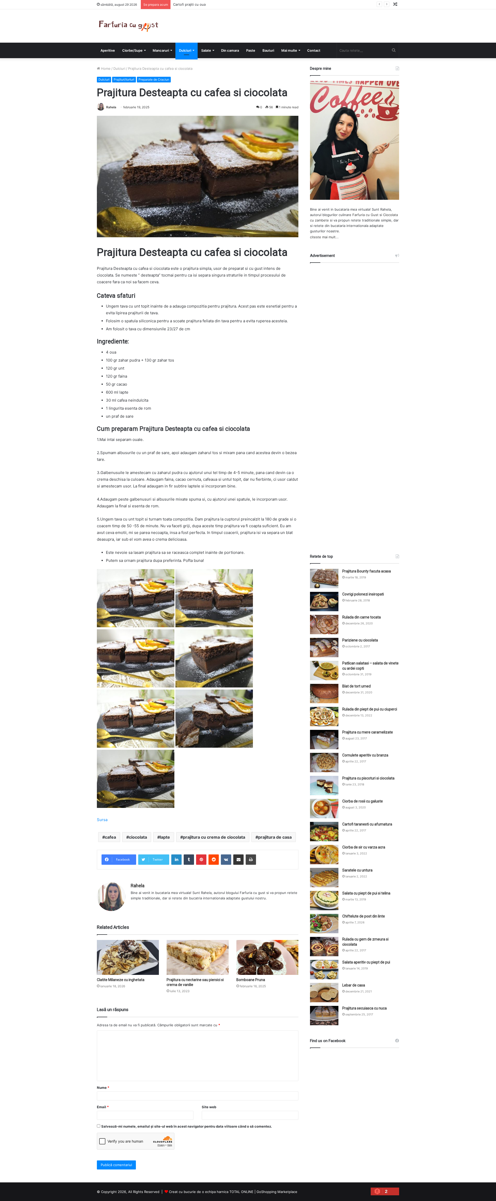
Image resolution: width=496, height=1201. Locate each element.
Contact (313, 50)
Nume (103, 1087)
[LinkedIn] (176, 859)
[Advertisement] (354, 403)
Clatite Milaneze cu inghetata (120, 980)
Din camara (230, 50)
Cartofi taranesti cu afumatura (367, 824)
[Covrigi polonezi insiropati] (324, 601)
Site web (209, 1107)
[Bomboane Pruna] (267, 957)
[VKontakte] (226, 859)
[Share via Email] (238, 859)
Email (103, 1107)
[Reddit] (213, 859)
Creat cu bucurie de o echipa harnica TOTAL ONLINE (211, 1192)
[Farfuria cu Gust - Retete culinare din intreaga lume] (130, 26)
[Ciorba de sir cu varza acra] (324, 854)
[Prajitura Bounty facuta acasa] (324, 578)
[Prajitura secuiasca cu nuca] (324, 1015)
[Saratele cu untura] (324, 877)
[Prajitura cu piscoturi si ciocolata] (324, 785)
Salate (206, 50)
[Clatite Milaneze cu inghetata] (128, 957)
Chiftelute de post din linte (363, 916)
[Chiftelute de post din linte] (324, 923)
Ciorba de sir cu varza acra (363, 847)
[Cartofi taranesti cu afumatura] (324, 831)
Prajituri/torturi (124, 79)
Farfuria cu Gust (365, 215)
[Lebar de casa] (324, 992)
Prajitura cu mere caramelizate (367, 732)
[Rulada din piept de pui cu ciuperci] (324, 716)
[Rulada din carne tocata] (324, 624)
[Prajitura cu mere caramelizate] (324, 739)
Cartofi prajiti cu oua (189, 4)
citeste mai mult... (324, 237)
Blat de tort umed (356, 686)
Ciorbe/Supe (132, 50)
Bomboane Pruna (250, 980)
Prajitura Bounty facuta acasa (366, 571)
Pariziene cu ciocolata (360, 640)
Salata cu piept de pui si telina (366, 893)
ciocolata (138, 837)
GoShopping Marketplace (277, 1192)
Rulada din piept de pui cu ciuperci (369, 709)
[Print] (251, 859)
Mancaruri (161, 50)
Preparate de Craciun (153, 79)
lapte (165, 837)
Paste (250, 50)
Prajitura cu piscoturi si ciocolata (368, 778)
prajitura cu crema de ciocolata (214, 837)
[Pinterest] (201, 859)
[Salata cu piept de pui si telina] (324, 900)
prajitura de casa (275, 837)
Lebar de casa (353, 985)
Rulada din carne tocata (361, 617)
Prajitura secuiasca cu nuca (364, 1008)
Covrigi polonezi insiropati (363, 594)
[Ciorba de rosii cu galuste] (324, 808)
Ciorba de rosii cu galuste (362, 801)
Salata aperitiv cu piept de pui (366, 962)
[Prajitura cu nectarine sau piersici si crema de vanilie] (198, 957)
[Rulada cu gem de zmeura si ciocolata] (324, 946)
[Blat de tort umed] (324, 693)
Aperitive (107, 50)
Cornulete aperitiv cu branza (365, 755)
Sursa (102, 819)
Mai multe (289, 50)
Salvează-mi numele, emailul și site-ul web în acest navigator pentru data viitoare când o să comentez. (186, 1126)
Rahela (111, 107)
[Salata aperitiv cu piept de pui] (324, 969)
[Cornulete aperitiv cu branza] (324, 762)
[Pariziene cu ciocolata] (324, 647)
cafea (110, 837)
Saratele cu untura (357, 870)
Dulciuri (185, 50)
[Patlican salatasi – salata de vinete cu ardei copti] (324, 670)
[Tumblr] (189, 859)
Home (105, 68)
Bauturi (268, 50)
